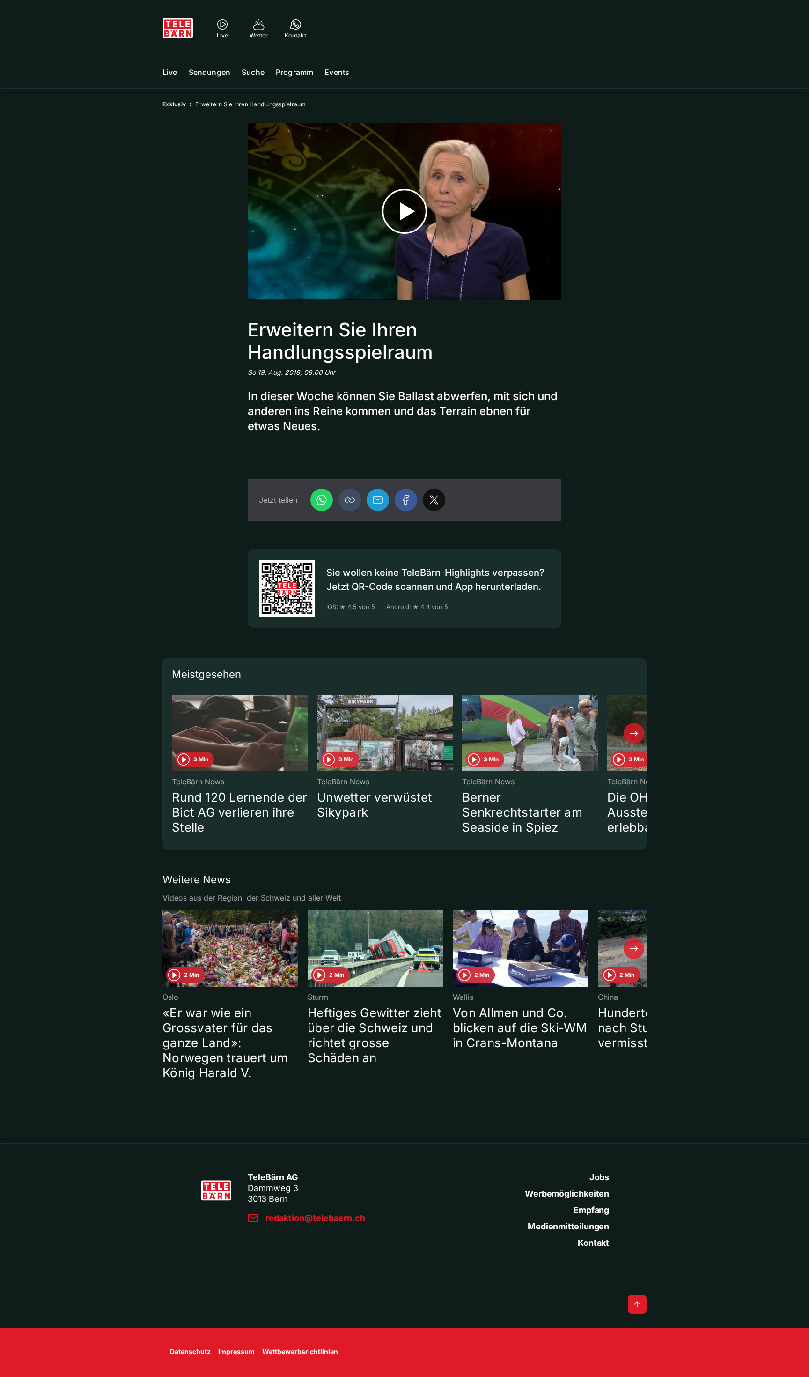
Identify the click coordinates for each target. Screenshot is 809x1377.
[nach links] (175, 733)
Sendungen (209, 72)
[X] (434, 500)
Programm (294, 72)
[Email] (378, 500)
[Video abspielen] (404, 211)
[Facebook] (406, 500)
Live (169, 72)
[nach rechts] (634, 733)
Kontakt (593, 1243)
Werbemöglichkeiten (567, 1193)
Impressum (236, 1351)
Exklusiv (174, 104)
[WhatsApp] (321, 500)
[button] (349, 500)
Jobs (599, 1177)
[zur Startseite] (178, 28)
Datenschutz (190, 1351)
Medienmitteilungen (568, 1226)
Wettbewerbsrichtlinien (300, 1351)
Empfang (591, 1210)
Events (336, 72)
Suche (253, 72)
